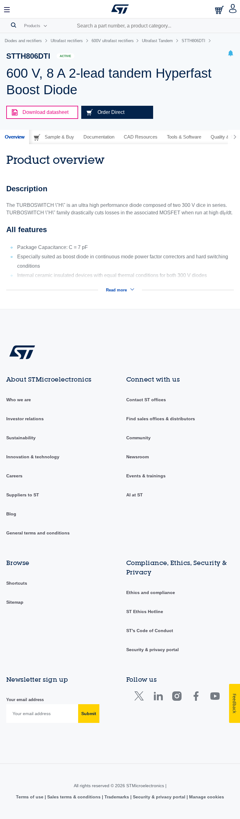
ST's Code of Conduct (149, 630)
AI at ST (134, 494)
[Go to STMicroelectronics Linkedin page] (158, 697)
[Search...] (13, 25)
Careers (14, 475)
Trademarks (116, 796)
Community (138, 437)
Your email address (25, 699)
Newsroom (137, 456)
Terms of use (30, 796)
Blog (11, 513)
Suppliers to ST (22, 494)
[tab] (14, 137)
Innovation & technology (32, 456)
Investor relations (25, 418)
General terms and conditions (38, 532)
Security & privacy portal (152, 649)
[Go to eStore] (220, 9)
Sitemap (14, 602)
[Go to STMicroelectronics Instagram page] (176, 697)
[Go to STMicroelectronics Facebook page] (195, 697)
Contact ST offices (146, 399)
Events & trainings (146, 475)
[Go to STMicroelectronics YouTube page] (214, 697)
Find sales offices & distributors (160, 418)
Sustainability (21, 437)
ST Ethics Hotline (144, 611)
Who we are (18, 399)
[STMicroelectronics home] (120, 9)
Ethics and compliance (150, 592)
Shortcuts (16, 583)
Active (65, 56)
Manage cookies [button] (206, 796)
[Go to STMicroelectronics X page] (140, 697)
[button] (7, 9)
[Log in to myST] (233, 9)
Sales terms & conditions (74, 796)
